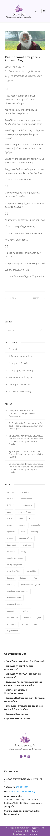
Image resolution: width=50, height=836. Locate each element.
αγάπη (31, 518)
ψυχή (36, 624)
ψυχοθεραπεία (12, 631)
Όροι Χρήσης (32, 831)
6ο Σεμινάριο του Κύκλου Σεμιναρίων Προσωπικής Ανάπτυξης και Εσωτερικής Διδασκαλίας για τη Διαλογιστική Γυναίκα (26, 439)
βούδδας (34, 532)
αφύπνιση (11, 532)
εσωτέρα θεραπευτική (15, 558)
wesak (9, 518)
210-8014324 (22, 787)
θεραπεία (10, 578)
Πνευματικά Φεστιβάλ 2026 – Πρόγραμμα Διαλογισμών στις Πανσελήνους (22, 413)
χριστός (25, 624)
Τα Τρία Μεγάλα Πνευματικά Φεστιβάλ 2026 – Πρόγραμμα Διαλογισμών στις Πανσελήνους (26, 426)
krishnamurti (27, 505)
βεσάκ (23, 532)
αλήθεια (22, 525)
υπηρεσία (27, 617)
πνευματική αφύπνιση (15, 604)
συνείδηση (24, 611)
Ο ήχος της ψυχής (33, 828)
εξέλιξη (23, 551)
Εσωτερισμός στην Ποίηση (24, 71)
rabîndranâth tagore (23, 76)
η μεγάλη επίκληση (14, 571)
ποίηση (9, 80)
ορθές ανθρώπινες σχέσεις (30, 584)
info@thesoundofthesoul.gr (23, 791)
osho (9, 512)
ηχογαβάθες (31, 571)
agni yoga (10, 492)
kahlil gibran (12, 505)
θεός (39, 76)
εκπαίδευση (27, 545)
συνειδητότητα (12, 617)
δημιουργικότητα (25, 538)
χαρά (39, 617)
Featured (13, 349)
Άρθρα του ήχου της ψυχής (21, 356)
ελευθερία (11, 551)
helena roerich (26, 499)
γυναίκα (10, 538)
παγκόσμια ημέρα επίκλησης (17, 591)
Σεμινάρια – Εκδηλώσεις (20, 391)
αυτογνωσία (35, 525)
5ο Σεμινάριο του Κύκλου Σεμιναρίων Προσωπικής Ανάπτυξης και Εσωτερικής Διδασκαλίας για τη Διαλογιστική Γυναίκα (26, 468)
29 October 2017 (14, 66)
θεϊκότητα (24, 578)
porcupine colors (30, 834)
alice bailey (25, 492)
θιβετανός (11, 584)
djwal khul (11, 499)
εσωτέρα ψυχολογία (14, 565)
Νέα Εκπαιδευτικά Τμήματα (21, 377)
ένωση (20, 518)
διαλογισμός (12, 545)
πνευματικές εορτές (14, 598)
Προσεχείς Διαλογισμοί (19, 384)
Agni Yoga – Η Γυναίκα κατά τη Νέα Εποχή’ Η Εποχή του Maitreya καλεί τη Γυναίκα (26, 454)
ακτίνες (9, 525)
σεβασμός (10, 611)
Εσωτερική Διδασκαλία (19, 363)
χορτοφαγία (11, 624)
